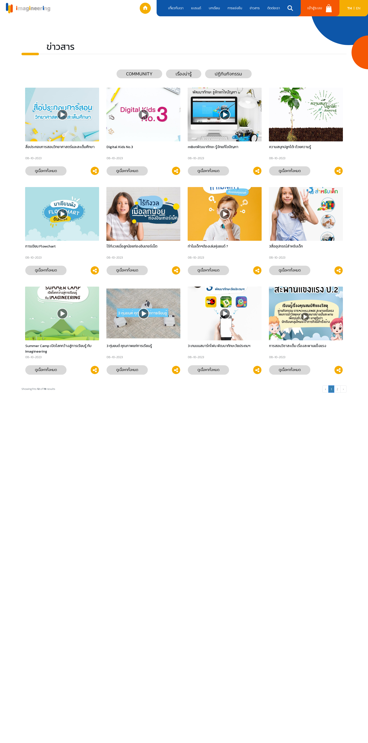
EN (358, 8)
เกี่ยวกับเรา (175, 8)
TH (349, 8)
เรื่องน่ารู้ (184, 73)
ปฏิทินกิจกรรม (228, 73)
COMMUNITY (139, 73)
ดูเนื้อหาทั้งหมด (46, 171)
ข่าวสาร (255, 8)
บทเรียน (214, 8)
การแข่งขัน (235, 8)
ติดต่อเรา (273, 8)
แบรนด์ (196, 8)
